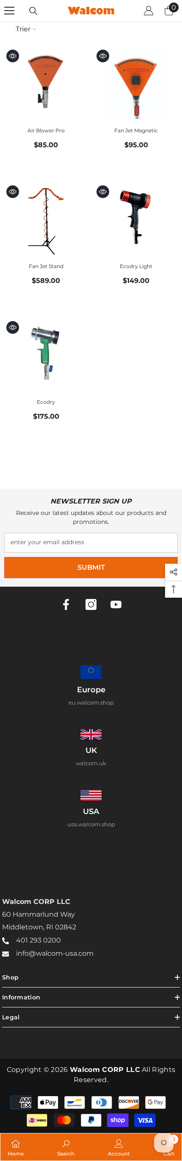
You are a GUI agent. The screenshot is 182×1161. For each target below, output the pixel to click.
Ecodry (46, 402)
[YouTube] (116, 604)
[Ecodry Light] (136, 220)
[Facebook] (66, 604)
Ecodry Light (136, 266)
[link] (65, 1147)
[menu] (9, 11)
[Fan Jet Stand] (46, 220)
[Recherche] (33, 11)
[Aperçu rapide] (12, 56)
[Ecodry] (46, 356)
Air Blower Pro (46, 130)
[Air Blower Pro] (46, 85)
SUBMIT (91, 567)
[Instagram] (91, 604)
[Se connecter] (148, 10)
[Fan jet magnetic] (136, 85)
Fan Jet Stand (46, 266)
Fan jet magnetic (136, 130)
